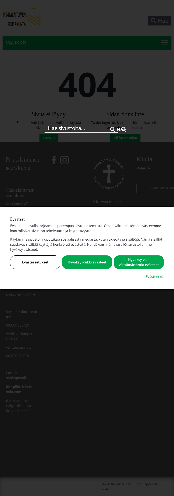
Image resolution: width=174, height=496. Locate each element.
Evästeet (155, 276)
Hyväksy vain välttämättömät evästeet (139, 262)
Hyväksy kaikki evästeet (87, 262)
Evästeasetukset (35, 262)
